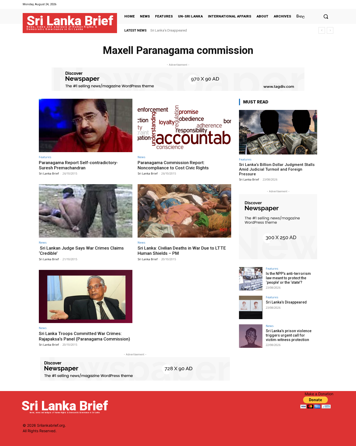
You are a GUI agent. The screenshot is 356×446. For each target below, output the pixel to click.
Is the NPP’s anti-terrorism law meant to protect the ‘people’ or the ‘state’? (288, 277)
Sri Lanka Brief (49, 173)
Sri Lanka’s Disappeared (168, 30)
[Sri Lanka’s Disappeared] (250, 307)
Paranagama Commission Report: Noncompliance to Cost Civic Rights (173, 165)
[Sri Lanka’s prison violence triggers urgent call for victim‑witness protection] (250, 336)
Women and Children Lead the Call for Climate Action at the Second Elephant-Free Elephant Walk (222, 30)
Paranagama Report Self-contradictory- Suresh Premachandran (78, 165)
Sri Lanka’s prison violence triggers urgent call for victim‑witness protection (288, 335)
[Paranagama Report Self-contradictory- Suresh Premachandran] (85, 125)
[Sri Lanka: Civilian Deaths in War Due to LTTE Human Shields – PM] (184, 211)
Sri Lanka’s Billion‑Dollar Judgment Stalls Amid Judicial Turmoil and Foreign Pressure (277, 169)
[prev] (321, 30)
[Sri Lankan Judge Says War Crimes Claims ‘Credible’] (85, 211)
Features (45, 157)
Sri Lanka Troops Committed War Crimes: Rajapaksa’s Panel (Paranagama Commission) (84, 336)
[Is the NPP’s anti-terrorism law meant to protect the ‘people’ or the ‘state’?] (250, 278)
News (141, 157)
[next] (330, 30)
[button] (325, 16)
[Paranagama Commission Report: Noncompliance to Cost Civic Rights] (184, 125)
